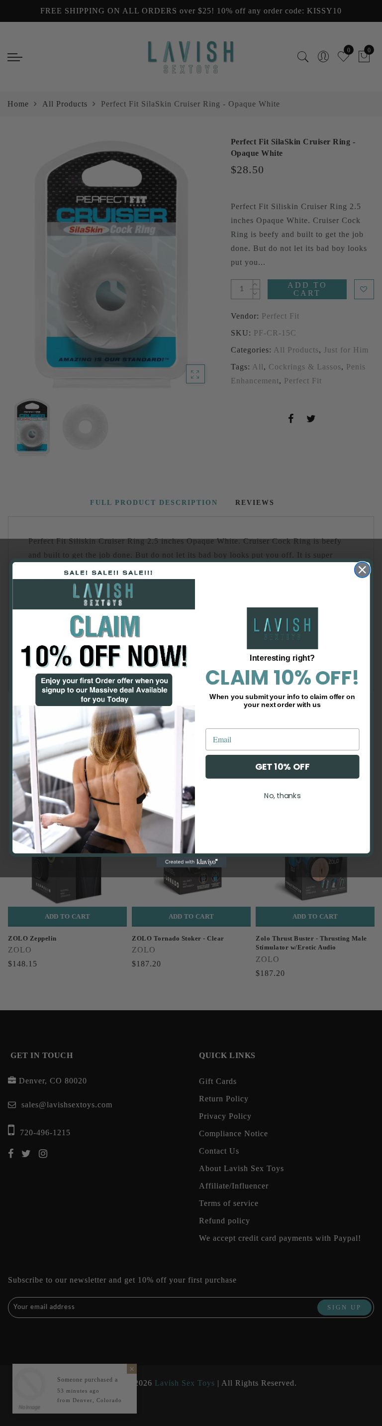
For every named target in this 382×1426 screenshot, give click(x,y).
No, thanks (282, 795)
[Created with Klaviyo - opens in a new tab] (191, 862)
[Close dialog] (362, 570)
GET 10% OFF (282, 766)
